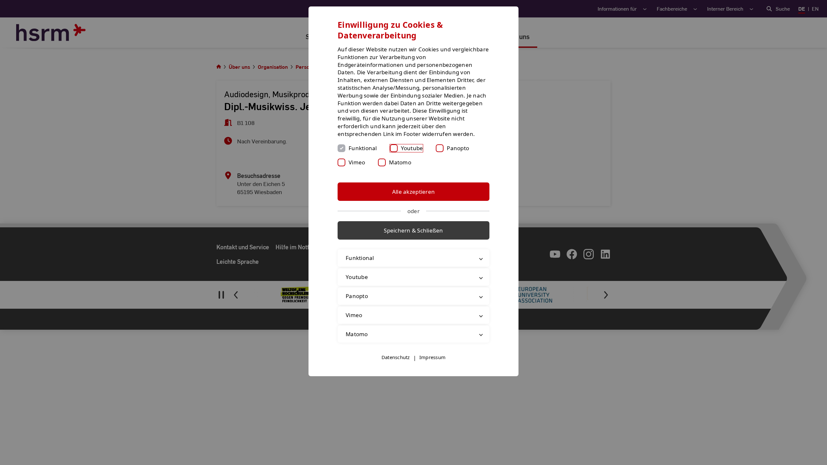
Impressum (432, 357)
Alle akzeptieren (413, 191)
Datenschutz (396, 357)
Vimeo (357, 162)
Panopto (458, 148)
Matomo (400, 162)
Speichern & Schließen (413, 230)
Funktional (363, 148)
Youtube (412, 148)
